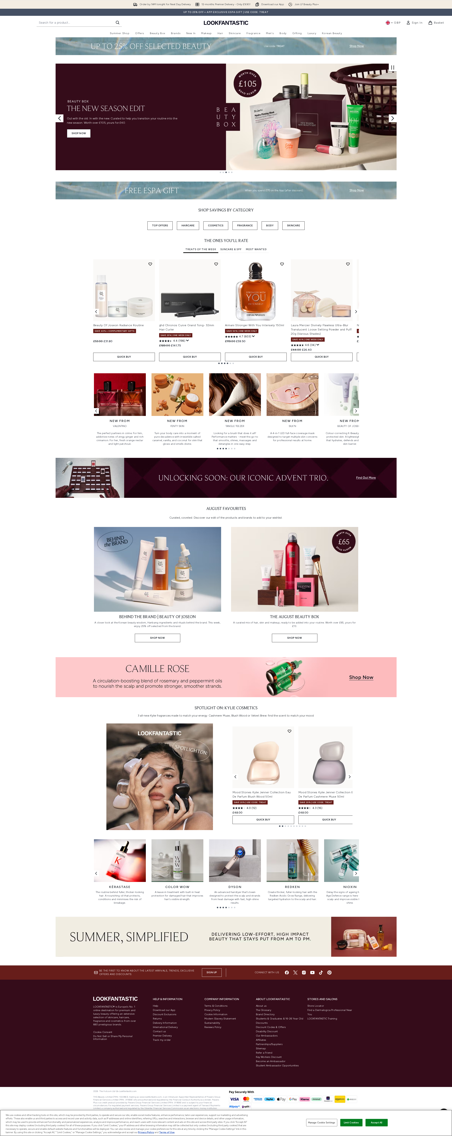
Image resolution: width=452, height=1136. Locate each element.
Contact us (159, 1031)
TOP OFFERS (160, 225)
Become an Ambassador (271, 1061)
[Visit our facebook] (287, 972)
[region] (226, 1123)
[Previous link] (96, 411)
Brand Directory (265, 1014)
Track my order (162, 1039)
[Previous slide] (59, 118)
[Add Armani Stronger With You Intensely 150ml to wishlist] (282, 264)
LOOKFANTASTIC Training (322, 1018)
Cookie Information (216, 1014)
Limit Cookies (351, 1122)
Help (155, 1005)
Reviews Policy (212, 1027)
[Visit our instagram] (304, 972)
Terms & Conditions (216, 1005)
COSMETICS (216, 225)
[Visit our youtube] (312, 972)
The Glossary (263, 1010)
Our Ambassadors (267, 1035)
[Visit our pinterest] (329, 972)
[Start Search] (117, 22)
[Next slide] (393, 118)
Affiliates (261, 1039)
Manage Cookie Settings (321, 1122)
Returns (157, 1018)
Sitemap (261, 1048)
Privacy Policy (212, 1010)
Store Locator (315, 1005)
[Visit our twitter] (295, 972)
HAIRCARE (188, 225)
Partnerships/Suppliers (269, 1044)
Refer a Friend (264, 1052)
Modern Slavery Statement (220, 1018)
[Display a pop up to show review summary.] (187, 340)
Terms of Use (167, 1132)
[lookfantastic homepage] (226, 22)
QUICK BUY (124, 356)
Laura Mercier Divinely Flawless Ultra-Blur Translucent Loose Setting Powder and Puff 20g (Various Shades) (321, 329)
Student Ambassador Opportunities (277, 1065)
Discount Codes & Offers (271, 1027)
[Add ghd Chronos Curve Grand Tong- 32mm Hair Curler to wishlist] (216, 264)
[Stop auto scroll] (393, 67)
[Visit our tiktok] (321, 972)
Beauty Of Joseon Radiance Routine (118, 325)
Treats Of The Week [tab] (200, 249)
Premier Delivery (162, 1035)
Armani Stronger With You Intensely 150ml (254, 325)
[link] (414, 22)
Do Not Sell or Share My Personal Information (112, 1038)
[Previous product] (235, 777)
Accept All (376, 1122)
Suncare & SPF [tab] (231, 249)
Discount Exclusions (165, 1014)
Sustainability (212, 1022)
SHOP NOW (79, 133)
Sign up (212, 972)
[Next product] (350, 777)
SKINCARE (293, 225)
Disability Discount (267, 1031)
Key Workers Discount (269, 1057)
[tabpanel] (226, 311)
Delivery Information (165, 1022)
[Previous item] (96, 311)
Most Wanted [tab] (256, 249)
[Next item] (356, 311)
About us (261, 1005)
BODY (270, 225)
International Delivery (165, 1027)
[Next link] (356, 411)
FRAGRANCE (245, 225)
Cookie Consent (102, 1032)
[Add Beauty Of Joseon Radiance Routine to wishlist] (150, 264)
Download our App (164, 1010)
